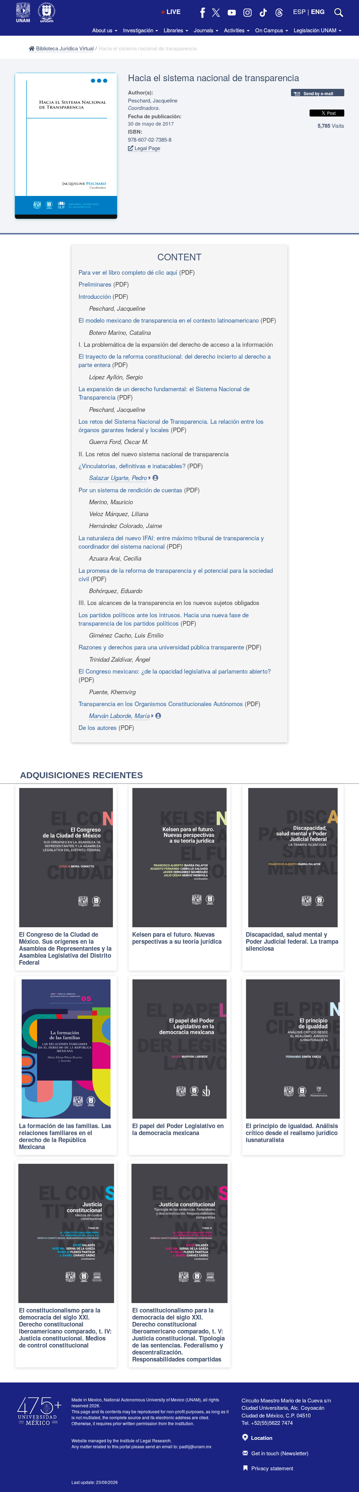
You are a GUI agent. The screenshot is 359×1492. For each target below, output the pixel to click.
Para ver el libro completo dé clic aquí (128, 272)
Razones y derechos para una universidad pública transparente (161, 646)
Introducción (95, 296)
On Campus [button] (270, 30)
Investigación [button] (139, 30)
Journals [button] (204, 30)
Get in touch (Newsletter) (280, 1453)
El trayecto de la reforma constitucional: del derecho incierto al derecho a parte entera (175, 360)
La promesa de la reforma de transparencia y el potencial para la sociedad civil (176, 574)
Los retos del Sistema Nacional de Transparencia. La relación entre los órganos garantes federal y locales (171, 425)
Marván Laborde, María (119, 715)
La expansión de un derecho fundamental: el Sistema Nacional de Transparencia (164, 392)
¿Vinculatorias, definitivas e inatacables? (132, 465)
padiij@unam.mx (195, 1446)
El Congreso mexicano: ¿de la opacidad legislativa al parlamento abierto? (175, 671)
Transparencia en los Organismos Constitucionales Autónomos (161, 703)
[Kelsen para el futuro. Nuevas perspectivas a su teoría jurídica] (179, 877)
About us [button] (103, 30)
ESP (299, 11)
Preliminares (95, 284)
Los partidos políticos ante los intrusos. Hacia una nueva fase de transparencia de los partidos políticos (164, 618)
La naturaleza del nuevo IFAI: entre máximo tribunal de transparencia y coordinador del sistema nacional (171, 541)
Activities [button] (235, 30)
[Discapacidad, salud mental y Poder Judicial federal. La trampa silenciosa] (293, 877)
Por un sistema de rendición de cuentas (130, 489)
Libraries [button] (174, 30)
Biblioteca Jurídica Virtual (64, 48)
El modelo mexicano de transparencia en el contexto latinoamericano (169, 320)
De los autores (98, 727)
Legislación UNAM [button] (316, 30)
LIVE (174, 11)
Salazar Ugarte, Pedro (118, 477)
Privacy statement (272, 1468)
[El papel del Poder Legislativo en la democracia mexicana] (179, 1065)
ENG (318, 11)
